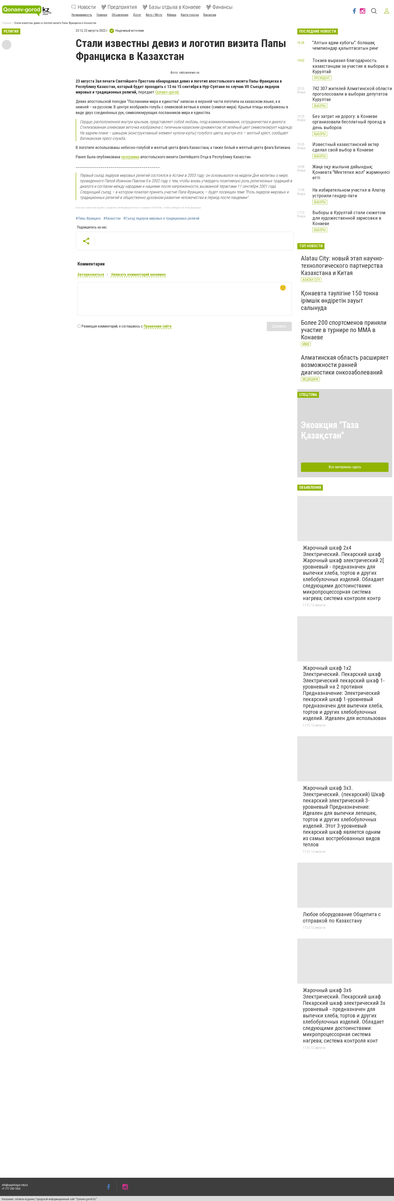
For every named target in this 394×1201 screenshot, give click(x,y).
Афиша (171, 15)
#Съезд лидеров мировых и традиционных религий (161, 218)
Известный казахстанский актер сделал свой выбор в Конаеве (345, 147)
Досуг (137, 15)
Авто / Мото (154, 15)
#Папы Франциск (88, 218)
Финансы (223, 7)
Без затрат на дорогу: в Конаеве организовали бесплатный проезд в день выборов (349, 122)
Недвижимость (82, 15)
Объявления (120, 15)
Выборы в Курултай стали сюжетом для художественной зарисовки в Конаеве (348, 218)
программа (130, 156)
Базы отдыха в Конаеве (175, 7)
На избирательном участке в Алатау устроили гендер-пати (348, 192)
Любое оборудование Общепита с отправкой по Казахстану (342, 917)
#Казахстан (112, 218)
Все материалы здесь (345, 467)
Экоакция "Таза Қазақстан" (330, 430)
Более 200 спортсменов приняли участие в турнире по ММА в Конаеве (343, 330)
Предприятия (122, 7)
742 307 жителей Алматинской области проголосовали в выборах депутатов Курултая (352, 94)
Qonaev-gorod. (167, 92)
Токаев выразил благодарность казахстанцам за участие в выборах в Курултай (350, 66)
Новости (87, 7)
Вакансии (209, 15)
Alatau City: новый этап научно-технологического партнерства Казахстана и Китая (342, 266)
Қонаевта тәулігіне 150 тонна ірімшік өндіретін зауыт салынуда (339, 300)
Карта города (190, 15)
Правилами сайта (157, 326)
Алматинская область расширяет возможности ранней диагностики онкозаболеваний (345, 365)
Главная (102, 15)
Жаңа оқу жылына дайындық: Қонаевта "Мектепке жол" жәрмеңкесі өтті (351, 172)
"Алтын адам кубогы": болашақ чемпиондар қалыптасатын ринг (345, 45)
